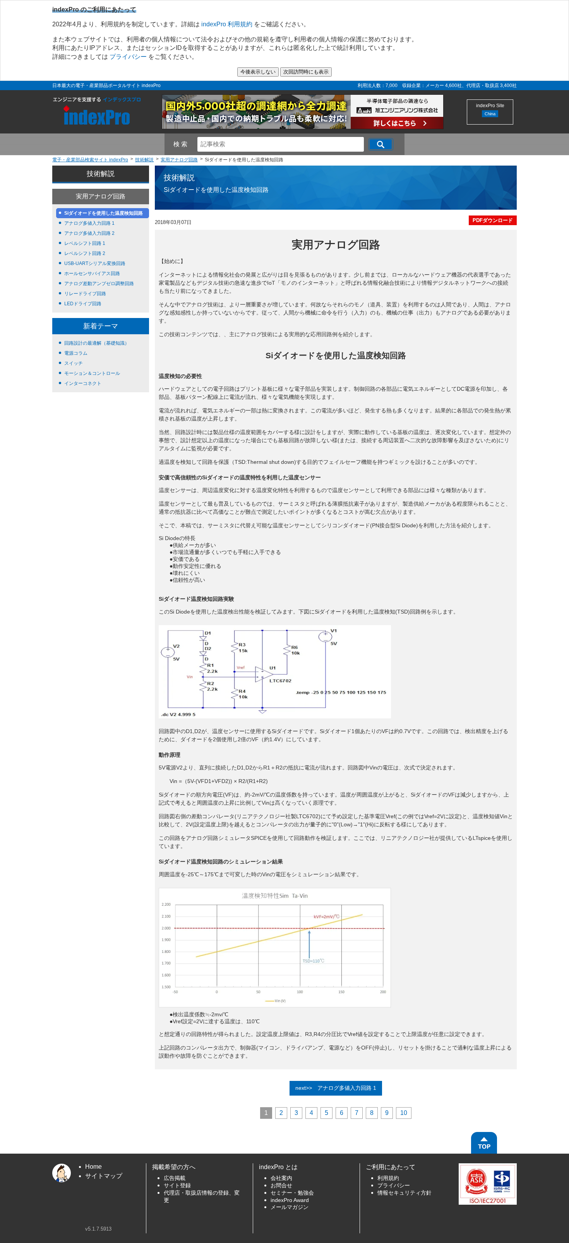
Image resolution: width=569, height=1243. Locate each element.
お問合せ (281, 1185)
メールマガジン (289, 1207)
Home (93, 1166)
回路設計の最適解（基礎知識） (96, 343)
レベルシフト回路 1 (84, 243)
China (490, 113)
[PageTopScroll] (484, 1143)
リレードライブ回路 (85, 293)
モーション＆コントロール (92, 373)
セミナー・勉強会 (292, 1193)
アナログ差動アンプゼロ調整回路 (99, 283)
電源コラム (75, 353)
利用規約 (388, 1178)
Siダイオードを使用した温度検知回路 (103, 213)
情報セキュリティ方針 (404, 1193)
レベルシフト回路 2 (84, 253)
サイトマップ (103, 1176)
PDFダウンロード (493, 220)
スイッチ (73, 363)
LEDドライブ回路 (82, 303)
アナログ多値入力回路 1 (89, 223)
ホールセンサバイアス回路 (92, 273)
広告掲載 (174, 1178)
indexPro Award (290, 1200)
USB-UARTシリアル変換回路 (94, 263)
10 (403, 1113)
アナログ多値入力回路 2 (89, 233)
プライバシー (128, 56)
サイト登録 (177, 1185)
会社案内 (281, 1178)
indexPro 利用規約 (226, 24)
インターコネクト (82, 383)
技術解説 (101, 174)
